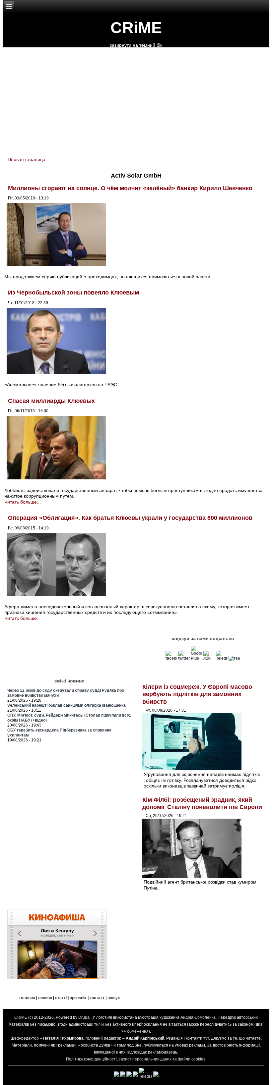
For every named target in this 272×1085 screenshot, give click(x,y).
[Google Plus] (196, 658)
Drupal (84, 1017)
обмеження (138, 1031)
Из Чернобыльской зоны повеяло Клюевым (73, 292)
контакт (97, 998)
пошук (113, 998)
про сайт (78, 998)
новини (45, 998)
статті (61, 998)
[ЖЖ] (209, 658)
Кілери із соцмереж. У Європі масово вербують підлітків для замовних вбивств (197, 694)
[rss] (234, 658)
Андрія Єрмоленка (198, 1017)
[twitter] (184, 658)
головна (27, 998)
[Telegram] (222, 658)
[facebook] (171, 658)
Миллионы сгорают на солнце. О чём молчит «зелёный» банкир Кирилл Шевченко (130, 188)
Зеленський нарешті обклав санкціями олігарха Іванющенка (66, 705)
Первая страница (26, 159)
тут (206, 1038)
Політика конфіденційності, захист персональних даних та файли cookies (135, 1059)
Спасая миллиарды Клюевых (51, 401)
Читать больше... (22, 502)
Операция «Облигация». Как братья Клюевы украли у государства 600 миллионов (130, 518)
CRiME (136, 27)
